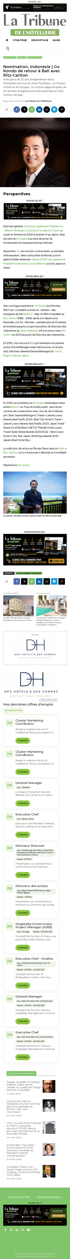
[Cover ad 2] (35, 382)
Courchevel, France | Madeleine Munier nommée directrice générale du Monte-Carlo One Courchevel (23, 1106)
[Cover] (35, 222)
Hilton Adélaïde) (29, 330)
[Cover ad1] (35, 549)
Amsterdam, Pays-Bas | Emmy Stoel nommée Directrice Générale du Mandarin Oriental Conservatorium (21, 1150)
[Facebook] (17, 109)
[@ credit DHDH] (35, 11)
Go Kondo (40, 306)
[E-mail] (46, 109)
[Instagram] (11, 1230)
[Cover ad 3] (35, 301)
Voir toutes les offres (13, 710)
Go (18, 251)
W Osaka (21, 239)
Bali (32, 343)
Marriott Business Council (19, 230)
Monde (22, 57)
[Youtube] (28, 1230)
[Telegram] (54, 109)
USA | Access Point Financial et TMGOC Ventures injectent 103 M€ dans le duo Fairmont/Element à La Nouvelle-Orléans (24, 1128)
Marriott (28, 314)
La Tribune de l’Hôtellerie (39, 101)
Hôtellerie (10, 57)
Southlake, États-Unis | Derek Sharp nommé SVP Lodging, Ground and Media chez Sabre (23, 1170)
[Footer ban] (35, 1215)
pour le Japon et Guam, (47, 230)
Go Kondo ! (24, 465)
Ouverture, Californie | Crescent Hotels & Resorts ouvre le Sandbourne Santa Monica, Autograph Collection (51, 621)
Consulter (23, 740)
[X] (24, 109)
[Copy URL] (61, 109)
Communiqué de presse (28, 573)
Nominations (35, 57)
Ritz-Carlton (10, 318)
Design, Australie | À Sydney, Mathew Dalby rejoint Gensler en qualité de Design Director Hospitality (24, 1086)
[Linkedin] (39, 109)
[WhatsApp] (31, 109)
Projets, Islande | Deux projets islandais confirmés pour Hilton (17, 619)
